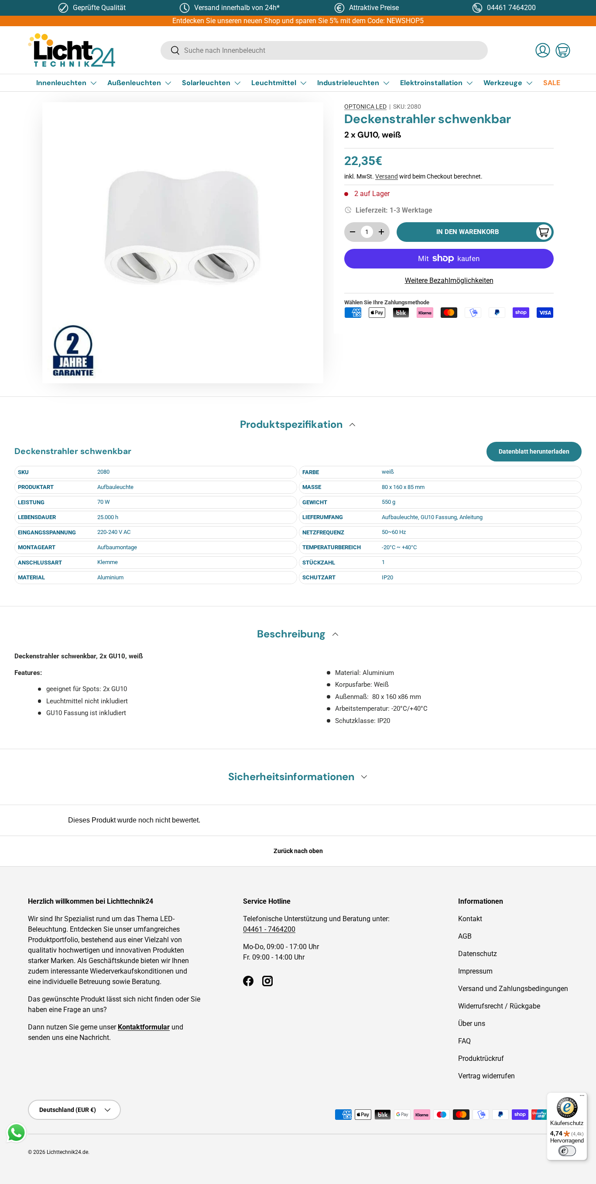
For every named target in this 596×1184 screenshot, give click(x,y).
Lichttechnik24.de (67, 1152)
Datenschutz (477, 954)
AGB (465, 936)
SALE (551, 82)
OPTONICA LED (365, 106)
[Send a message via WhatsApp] (16, 1133)
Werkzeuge (502, 82)
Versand (386, 176)
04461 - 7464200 (269, 929)
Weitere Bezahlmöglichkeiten (449, 280)
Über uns (471, 1023)
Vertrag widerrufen (486, 1076)
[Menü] (582, 1097)
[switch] (567, 1151)
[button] (562, 50)
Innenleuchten (61, 82)
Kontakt (470, 919)
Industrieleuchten (348, 82)
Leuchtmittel (273, 82)
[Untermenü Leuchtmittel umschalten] (303, 83)
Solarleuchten (206, 82)
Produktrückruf (481, 1058)
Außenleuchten (134, 82)
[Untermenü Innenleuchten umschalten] (93, 83)
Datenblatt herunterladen (534, 451)
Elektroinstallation (431, 82)
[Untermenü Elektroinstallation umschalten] (469, 83)
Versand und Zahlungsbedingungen (513, 988)
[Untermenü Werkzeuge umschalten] (529, 83)
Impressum (475, 971)
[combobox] (324, 50)
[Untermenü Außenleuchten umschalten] (168, 83)
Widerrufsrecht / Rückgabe (499, 1006)
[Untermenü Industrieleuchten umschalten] (386, 83)
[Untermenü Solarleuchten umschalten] (237, 83)
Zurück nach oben (298, 850)
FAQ (464, 1041)
